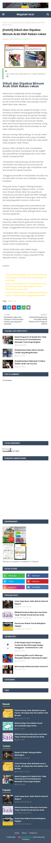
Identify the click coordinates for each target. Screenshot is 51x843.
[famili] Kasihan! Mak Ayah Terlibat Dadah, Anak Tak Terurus (30, 362)
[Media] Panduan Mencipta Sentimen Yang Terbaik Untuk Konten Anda (31, 613)
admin (6, 39)
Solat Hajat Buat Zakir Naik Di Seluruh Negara (31, 602)
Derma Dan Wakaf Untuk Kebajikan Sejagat (30, 624)
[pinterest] (37, 581)
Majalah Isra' (25, 14)
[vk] (37, 587)
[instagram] (14, 587)
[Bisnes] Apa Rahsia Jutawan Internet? (31, 666)
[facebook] (37, 575)
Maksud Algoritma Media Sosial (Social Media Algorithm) (28, 724)
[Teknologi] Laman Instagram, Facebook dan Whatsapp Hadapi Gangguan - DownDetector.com (29, 645)
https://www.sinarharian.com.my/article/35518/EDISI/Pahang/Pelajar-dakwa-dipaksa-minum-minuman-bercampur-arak (26, 286)
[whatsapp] (14, 575)
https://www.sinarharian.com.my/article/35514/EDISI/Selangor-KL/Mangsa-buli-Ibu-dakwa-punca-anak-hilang (26, 277)
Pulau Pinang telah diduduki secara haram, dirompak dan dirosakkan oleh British (31, 713)
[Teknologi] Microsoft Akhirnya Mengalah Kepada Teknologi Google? (31, 656)
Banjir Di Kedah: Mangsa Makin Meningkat (28, 753)
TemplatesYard (26, 837)
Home (5, 22)
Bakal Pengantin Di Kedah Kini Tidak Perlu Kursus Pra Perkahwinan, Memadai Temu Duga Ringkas (30, 339)
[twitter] (14, 581)
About (24, 833)
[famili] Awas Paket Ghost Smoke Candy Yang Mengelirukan (29, 351)
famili (10, 301)
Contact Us (33, 833)
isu (9, 22)
